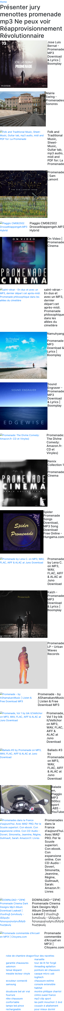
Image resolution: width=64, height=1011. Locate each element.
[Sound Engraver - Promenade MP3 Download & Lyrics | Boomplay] (23, 406)
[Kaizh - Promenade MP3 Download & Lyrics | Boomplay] (23, 614)
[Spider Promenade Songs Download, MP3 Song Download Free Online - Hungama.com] (21, 532)
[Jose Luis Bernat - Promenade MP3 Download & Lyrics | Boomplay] (23, 64)
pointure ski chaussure (47, 969)
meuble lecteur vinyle (18, 973)
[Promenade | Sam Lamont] (23, 194)
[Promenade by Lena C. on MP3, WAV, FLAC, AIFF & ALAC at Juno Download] (23, 560)
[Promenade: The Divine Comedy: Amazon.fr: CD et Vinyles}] (23, 436)
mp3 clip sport (42, 998)
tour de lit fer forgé (45, 962)
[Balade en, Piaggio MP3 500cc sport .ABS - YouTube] (25, 799)
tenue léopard (14, 969)
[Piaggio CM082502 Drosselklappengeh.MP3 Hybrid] (15, 226)
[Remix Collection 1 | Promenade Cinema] (23, 483)
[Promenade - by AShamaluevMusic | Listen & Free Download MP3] (19, 697)
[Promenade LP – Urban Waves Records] (23, 665)
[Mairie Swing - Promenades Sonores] (23, 108)
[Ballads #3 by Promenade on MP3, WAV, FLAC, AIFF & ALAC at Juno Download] (23, 753)
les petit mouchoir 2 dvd (48, 1002)
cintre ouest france (45, 994)
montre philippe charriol (47, 991)
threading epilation (45, 966)
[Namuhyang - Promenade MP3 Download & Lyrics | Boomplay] (23, 355)
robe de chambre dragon (20, 955)
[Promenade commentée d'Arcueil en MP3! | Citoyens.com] (22, 934)
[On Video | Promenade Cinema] (23, 260)
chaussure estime (44, 980)
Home (3, 1)
